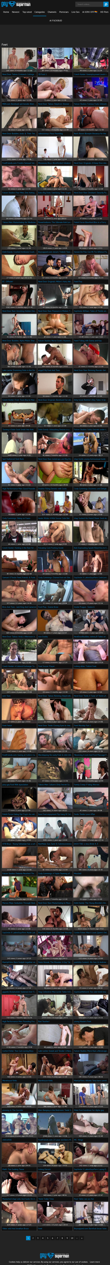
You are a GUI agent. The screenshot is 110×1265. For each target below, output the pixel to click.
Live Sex (75, 11)
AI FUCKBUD (56, 20)
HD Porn (104, 11)
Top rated (27, 11)
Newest (15, 11)
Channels (52, 11)
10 (72, 1238)
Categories (40, 11)
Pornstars (64, 11)
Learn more (95, 1262)
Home (6, 11)
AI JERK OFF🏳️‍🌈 (89, 11)
